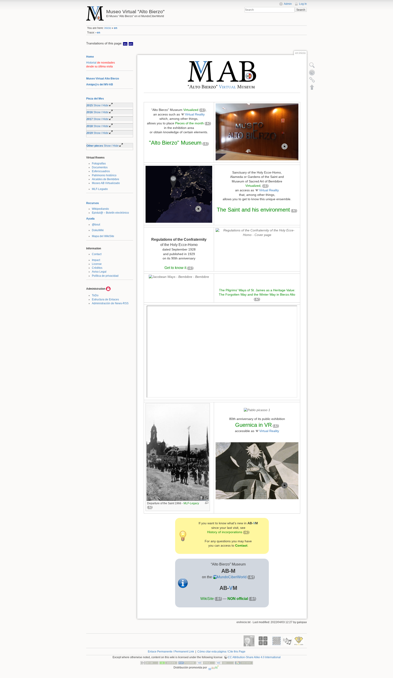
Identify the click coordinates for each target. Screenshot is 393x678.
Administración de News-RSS (110, 303)
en (115, 28)
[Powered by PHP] (187, 662)
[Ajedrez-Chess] (277, 640)
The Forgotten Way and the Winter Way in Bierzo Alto (257, 294)
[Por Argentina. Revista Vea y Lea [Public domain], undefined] (257, 410)
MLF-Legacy (191, 503)
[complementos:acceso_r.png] (108, 288)
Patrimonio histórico (104, 175)
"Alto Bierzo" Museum (175, 143)
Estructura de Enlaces (105, 299)
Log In (303, 3)
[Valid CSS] (225, 662)
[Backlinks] (312, 79)
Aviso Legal (99, 271)
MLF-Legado (100, 189)
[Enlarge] (206, 502)
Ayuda (90, 218)
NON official (237, 599)
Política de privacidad (105, 275)
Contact (96, 254)
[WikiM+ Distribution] (213, 667)
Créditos (97, 267)
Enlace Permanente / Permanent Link (171, 651)
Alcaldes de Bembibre (105, 179)
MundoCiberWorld (232, 577)
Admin (288, 3)
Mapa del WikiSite (103, 236)
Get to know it (175, 268)
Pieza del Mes (95, 98)
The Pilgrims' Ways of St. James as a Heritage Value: (257, 290)
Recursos (92, 203)
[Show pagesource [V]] (312, 65)
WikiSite (207, 599)
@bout (96, 224)
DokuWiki (98, 230)
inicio (107, 28)
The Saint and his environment (253, 210)
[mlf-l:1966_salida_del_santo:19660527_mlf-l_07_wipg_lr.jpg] (177, 452)
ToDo (95, 295)
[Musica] (287, 640)
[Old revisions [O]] (312, 72)
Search (300, 9)
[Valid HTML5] (206, 662)
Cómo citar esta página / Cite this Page (221, 651)
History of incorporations (224, 532)
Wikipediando (100, 208)
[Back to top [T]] (312, 87)
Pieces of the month (189, 123)
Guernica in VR (253, 425)
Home (90, 56)
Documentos (100, 167)
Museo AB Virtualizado (106, 183)
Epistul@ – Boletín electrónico (110, 212)
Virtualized (190, 110)
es (125, 44)
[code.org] (263, 640)
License (97, 264)
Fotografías (99, 163)
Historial (91, 62)
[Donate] (168, 662)
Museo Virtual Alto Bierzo (102, 78)
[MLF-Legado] (249, 640)
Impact (96, 260)
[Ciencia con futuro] (298, 640)
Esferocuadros (101, 171)
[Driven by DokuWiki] (244, 662)
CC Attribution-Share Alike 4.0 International (254, 657)
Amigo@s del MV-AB (99, 84)
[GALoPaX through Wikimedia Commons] (257, 232)
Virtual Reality (195, 114)
